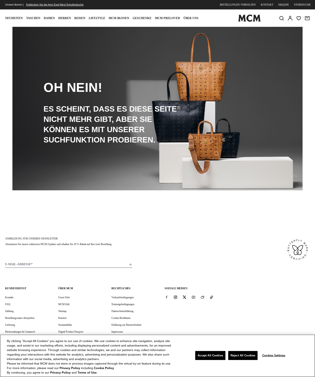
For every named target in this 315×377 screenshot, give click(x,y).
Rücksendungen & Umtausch (20, 331)
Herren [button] (64, 18)
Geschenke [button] (142, 18)
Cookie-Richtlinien (120, 317)
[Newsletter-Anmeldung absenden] (130, 264)
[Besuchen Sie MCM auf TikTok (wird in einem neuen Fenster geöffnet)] (211, 297)
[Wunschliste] (298, 18)
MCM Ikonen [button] (119, 18)
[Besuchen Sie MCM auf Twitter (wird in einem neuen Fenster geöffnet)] (184, 297)
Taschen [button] (33, 18)
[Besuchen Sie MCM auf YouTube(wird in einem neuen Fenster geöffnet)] (193, 297)
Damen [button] (49, 18)
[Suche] (281, 18)
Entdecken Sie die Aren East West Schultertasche (55, 4)
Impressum (117, 331)
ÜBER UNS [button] (190, 18)
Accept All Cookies (210, 355)
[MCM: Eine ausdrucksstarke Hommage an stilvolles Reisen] (249, 21)
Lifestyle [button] (97, 18)
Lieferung (10, 324)
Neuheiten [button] (14, 18)
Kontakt (267, 4)
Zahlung (9, 311)
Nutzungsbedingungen (122, 304)
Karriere (62, 317)
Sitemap (62, 311)
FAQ (7, 304)
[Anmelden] (290, 18)
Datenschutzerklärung (122, 311)
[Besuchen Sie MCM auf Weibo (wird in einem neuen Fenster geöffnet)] (202, 297)
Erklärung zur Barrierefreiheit (126, 324)
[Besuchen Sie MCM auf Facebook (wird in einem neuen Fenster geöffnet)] (166, 297)
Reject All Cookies (243, 355)
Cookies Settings (273, 355)
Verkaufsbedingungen (122, 297)
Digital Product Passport (70, 331)
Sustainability (65, 324)
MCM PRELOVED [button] (167, 18)
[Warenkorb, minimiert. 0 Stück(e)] (307, 18)
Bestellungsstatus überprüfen (19, 317)
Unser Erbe (64, 297)
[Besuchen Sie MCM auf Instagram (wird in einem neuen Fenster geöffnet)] (175, 297)
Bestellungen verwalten (238, 4)
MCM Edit (63, 304)
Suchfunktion (74, 139)
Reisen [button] (79, 18)
